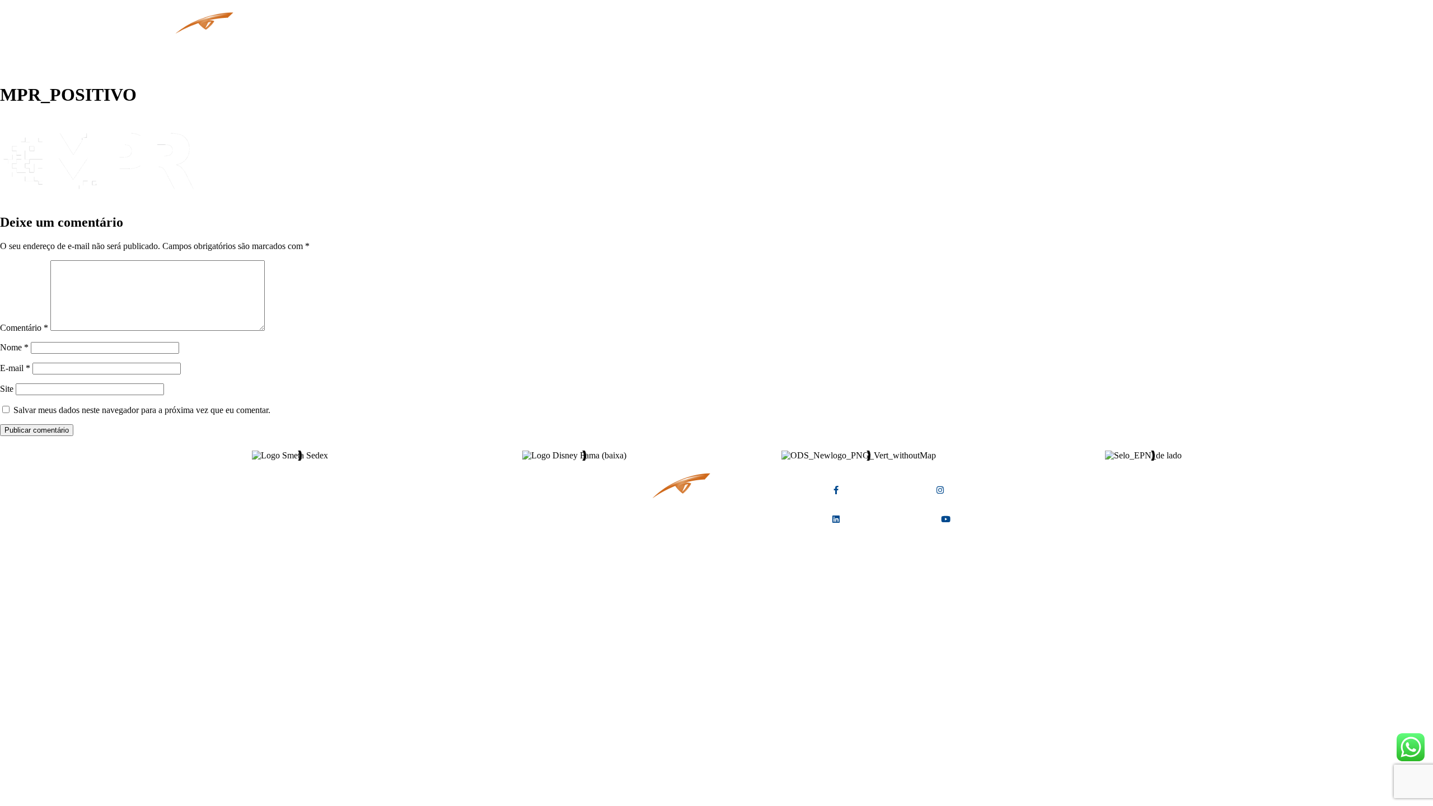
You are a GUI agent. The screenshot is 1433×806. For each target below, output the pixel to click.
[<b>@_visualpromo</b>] (940, 490)
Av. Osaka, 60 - (539, 504)
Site (6, 388)
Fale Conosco (730, 44)
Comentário (24, 327)
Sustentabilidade (647, 44)
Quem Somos (408, 44)
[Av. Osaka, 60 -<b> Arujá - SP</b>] (597, 490)
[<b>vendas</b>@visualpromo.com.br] (597, 521)
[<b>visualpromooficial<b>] (836, 519)
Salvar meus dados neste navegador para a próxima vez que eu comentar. (141, 410)
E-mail (15, 368)
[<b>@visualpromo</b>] (945, 519)
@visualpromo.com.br (532, 536)
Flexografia (527, 44)
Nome (14, 347)
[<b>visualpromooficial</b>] (836, 490)
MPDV (469, 44)
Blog (582, 44)
